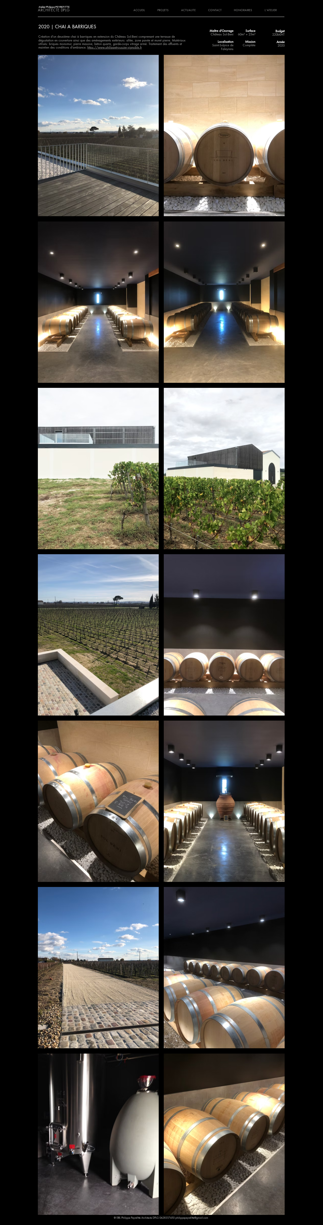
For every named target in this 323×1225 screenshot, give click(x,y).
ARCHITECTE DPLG (54, 10)
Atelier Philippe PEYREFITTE (54, 7)
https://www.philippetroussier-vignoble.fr (114, 47)
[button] (166, 10)
